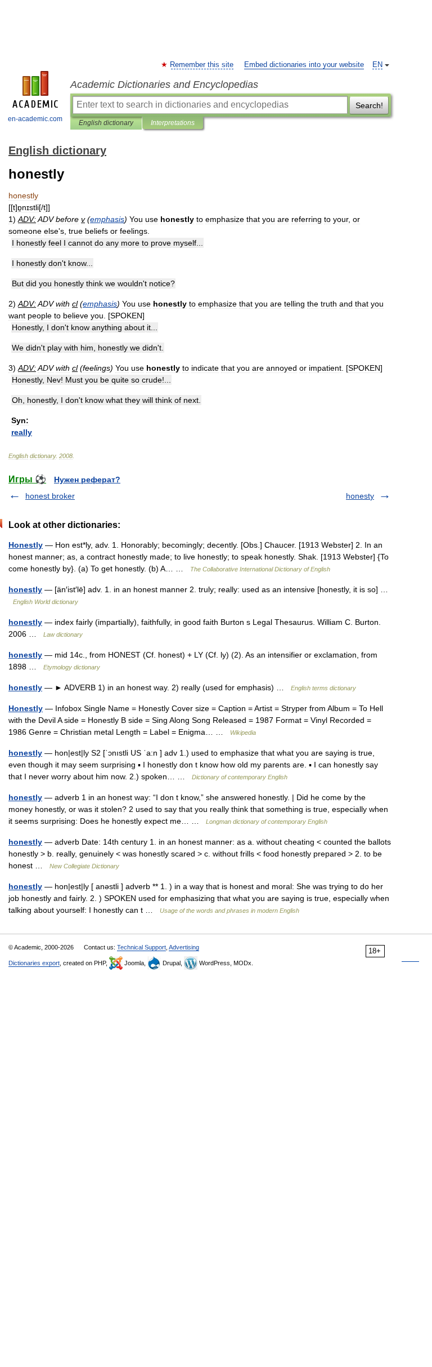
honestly (25, 589)
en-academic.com (35, 119)
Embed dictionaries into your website (304, 65)
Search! (369, 105)
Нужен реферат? (87, 479)
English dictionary (106, 123)
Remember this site (202, 65)
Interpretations (173, 123)
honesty (360, 495)
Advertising (184, 947)
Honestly (25, 544)
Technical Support (141, 947)
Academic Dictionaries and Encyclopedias (164, 84)
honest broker (50, 495)
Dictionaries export (34, 963)
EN (377, 65)
